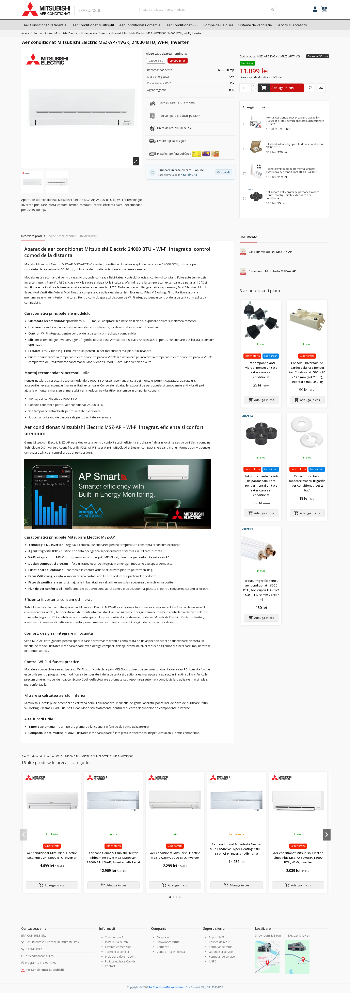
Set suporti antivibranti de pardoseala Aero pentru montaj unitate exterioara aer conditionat (292, 195)
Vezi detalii (223, 172)
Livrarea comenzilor (118, 947)
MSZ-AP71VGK (123, 756)
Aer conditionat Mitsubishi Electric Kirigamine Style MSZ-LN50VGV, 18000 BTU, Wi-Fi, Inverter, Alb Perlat (113, 857)
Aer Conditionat (32, 756)
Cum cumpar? (114, 937)
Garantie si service (221, 952)
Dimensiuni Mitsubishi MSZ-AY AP (272, 271)
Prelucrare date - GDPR (120, 956)
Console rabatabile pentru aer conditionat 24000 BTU (65, 405)
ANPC (213, 961)
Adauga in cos (282, 88)
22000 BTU (156, 60)
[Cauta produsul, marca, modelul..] (272, 9)
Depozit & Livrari (299, 935)
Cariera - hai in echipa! (171, 952)
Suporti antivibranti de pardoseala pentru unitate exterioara (69, 417)
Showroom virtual (168, 942)
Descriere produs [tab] (33, 236)
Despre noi (164, 937)
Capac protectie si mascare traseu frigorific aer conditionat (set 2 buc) (307, 483)
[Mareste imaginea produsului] (81, 108)
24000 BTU (177, 60)
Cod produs (248, 56)
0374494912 (34, 949)
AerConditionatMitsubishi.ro (166, 987)
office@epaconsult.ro (40, 956)
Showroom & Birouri (269, 935)
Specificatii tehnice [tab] (62, 236)
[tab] (89, 237)
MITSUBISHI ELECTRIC (96, 756)
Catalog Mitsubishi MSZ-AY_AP (270, 252)
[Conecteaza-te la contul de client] (315, 10)
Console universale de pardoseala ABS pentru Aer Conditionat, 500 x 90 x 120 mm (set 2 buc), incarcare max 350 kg (307, 372)
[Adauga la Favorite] (310, 87)
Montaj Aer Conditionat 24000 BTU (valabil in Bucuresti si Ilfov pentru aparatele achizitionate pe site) (295, 121)
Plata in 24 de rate (117, 942)
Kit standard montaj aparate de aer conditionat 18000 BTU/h (295, 145)
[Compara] (321, 87)
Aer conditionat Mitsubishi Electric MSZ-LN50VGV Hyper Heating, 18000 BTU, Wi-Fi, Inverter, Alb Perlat (236, 849)
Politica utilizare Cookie (120, 961)
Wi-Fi (59, 756)
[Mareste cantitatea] (253, 85)
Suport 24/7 (216, 937)
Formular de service (222, 956)
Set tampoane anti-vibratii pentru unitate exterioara (64, 411)
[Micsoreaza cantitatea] (253, 90)
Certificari (163, 947)
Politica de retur (219, 942)
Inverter (49, 756)
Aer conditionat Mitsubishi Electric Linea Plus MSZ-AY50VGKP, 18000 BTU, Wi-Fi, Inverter (298, 857)
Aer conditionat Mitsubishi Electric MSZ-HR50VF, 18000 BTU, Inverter (52, 855)
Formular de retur (220, 947)
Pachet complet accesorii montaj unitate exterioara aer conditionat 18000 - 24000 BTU (293, 170)
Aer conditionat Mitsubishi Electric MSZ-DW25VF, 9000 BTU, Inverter (175, 855)
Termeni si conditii (117, 952)
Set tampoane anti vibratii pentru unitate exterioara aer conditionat (261, 370)
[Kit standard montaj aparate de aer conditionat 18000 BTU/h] (256, 147)
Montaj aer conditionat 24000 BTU (52, 398)
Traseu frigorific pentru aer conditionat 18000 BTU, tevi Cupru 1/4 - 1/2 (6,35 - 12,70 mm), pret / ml (261, 590)
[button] (170, 897)
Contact (110, 966)
